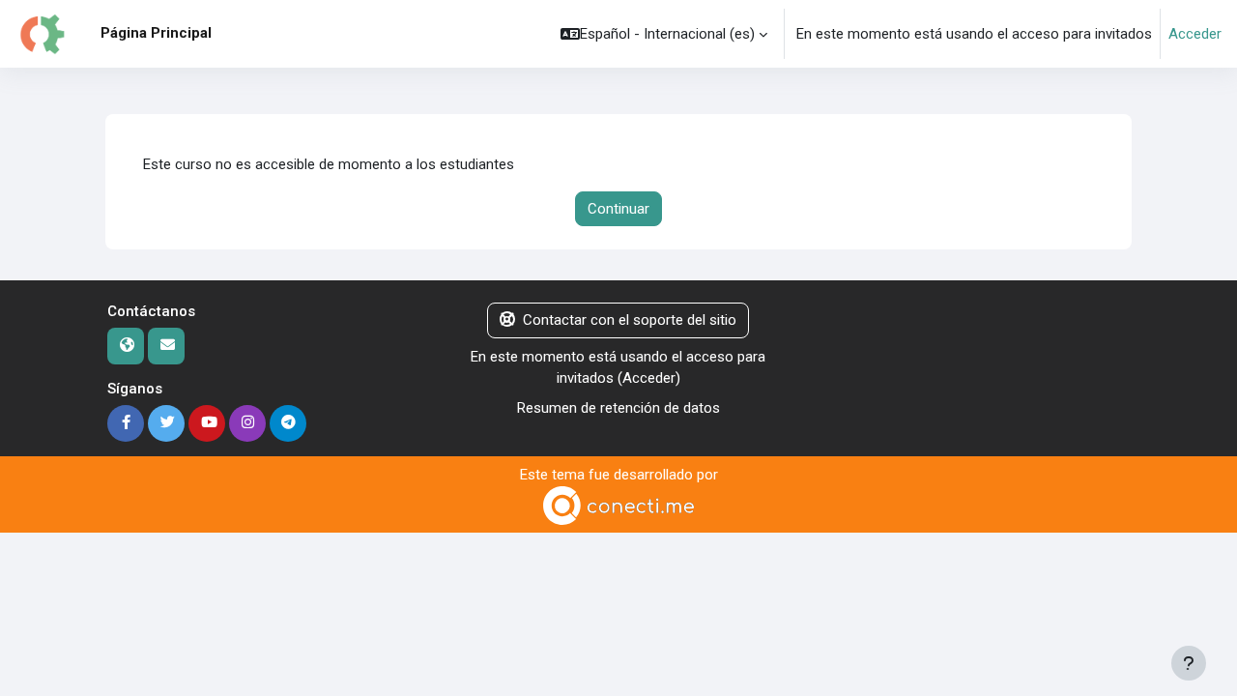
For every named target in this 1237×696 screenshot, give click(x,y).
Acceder (1195, 34)
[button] (664, 34)
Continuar (618, 209)
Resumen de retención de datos (618, 408)
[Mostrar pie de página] (1188, 663)
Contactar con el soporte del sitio (629, 320)
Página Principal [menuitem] (156, 33)
